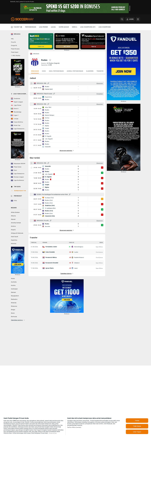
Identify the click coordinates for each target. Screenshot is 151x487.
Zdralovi (76, 263)
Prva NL (13, 42)
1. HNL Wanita (15, 55)
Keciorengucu (78, 247)
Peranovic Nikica (51, 257)
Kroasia (36, 54)
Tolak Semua (137, 426)
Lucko (76, 252)
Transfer (99, 71)
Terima (137, 420)
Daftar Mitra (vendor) (74, 427)
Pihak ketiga (53, 433)
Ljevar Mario (49, 268)
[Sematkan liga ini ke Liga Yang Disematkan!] (48, 83)
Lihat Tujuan (137, 432)
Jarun (76, 268)
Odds (44, 71)
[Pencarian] (122, 19)
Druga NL (14, 45)
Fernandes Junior (51, 247)
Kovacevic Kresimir (51, 263)
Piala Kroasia (15, 49)
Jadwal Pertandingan (75, 71)
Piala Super (14, 52)
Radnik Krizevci (79, 257)
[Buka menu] (138, 19)
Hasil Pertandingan (56, 71)
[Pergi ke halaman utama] (26, 19)
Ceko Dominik (50, 252)
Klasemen (89, 71)
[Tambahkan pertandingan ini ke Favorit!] (31, 88)
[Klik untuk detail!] (67, 87)
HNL (12, 39)
